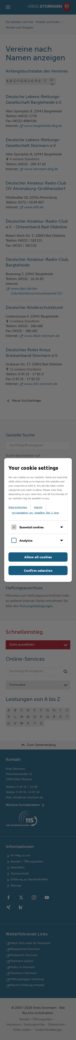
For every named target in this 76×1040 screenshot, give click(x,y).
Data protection (17, 507)
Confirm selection (38, 570)
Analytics (26, 540)
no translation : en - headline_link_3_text (35, 512)
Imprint (38, 507)
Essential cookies (31, 527)
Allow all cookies (38, 557)
